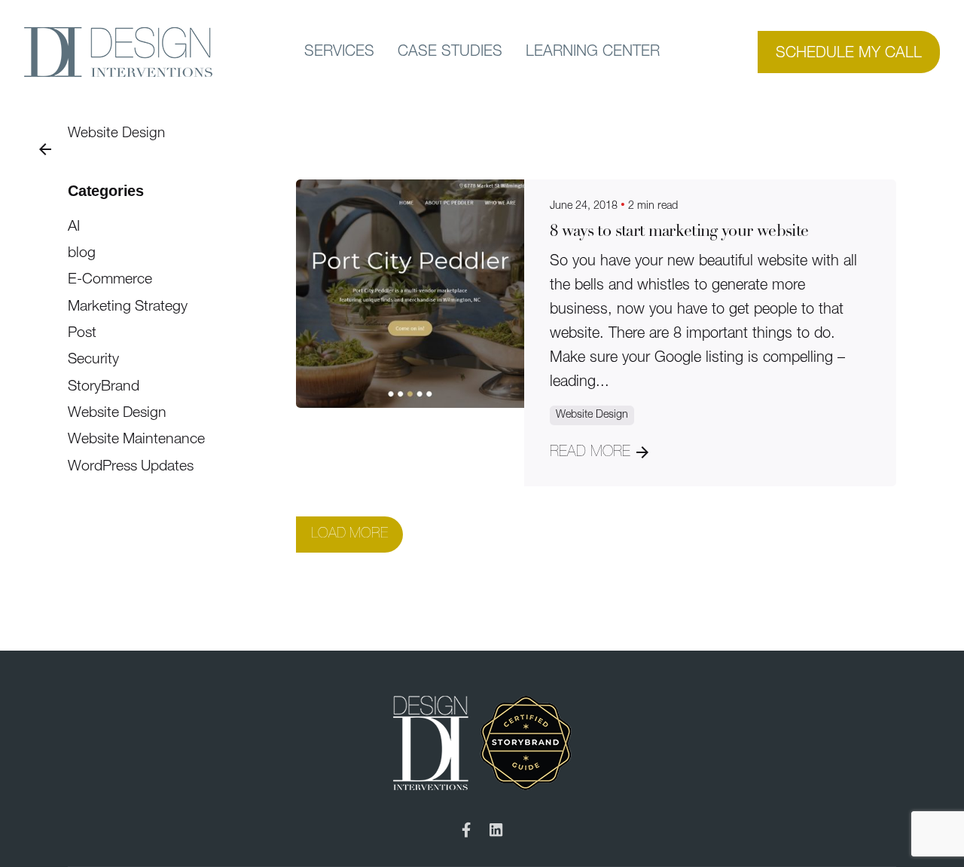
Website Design (116, 134)
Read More (590, 452)
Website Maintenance (136, 439)
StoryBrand (103, 386)
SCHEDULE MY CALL (849, 53)
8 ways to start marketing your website (679, 232)
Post (82, 333)
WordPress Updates (131, 466)
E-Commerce (110, 279)
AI (74, 226)
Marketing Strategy (128, 306)
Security (93, 359)
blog (82, 253)
